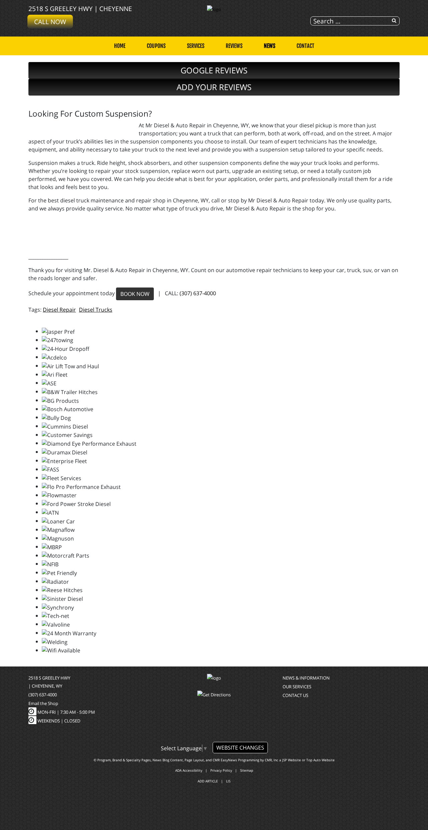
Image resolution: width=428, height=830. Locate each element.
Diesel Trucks (95, 309)
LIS (228, 781)
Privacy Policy (221, 770)
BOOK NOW (134, 294)
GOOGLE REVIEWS (214, 70)
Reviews (234, 46)
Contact (305, 46)
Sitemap (246, 770)
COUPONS (156, 46)
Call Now (50, 21)
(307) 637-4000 (198, 293)
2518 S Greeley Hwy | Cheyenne (80, 8)
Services (195, 46)
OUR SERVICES (297, 687)
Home (119, 46)
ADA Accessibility (188, 770)
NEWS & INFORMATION (306, 678)
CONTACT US (295, 695)
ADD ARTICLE (208, 781)
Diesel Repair (59, 309)
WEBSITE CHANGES (240, 747)
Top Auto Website (320, 760)
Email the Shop (43, 703)
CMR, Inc (271, 760)
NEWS (269, 46)
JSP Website (291, 760)
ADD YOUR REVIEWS (214, 86)
